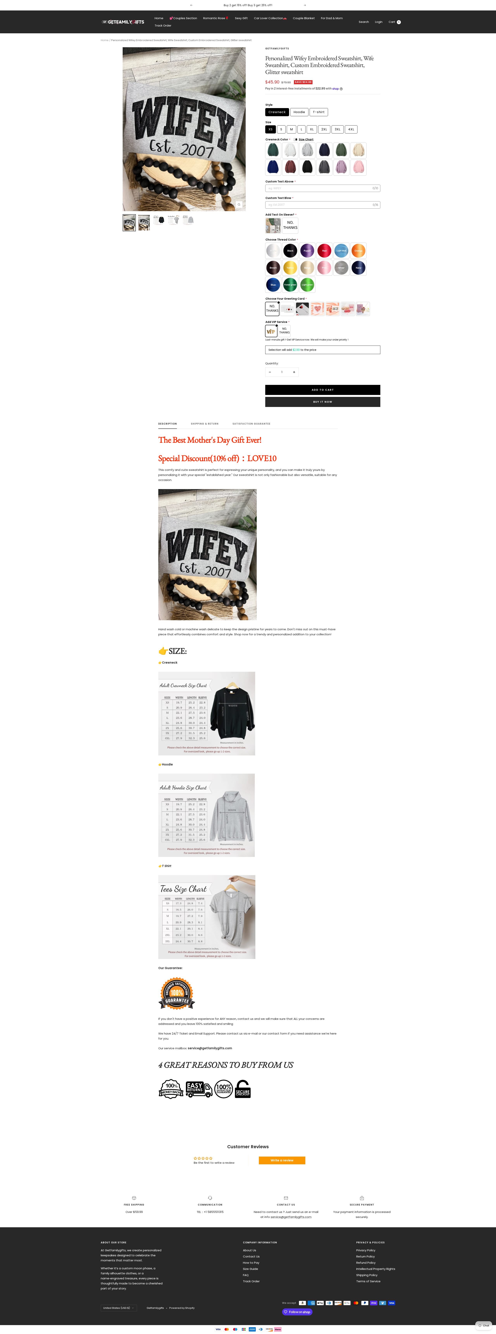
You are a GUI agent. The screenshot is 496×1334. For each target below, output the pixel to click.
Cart (394, 22)
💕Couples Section (183, 18)
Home (159, 18)
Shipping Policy (366, 1275)
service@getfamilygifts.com (291, 1217)
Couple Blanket (304, 18)
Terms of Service (368, 1281)
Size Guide (250, 1269)
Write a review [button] (282, 1160)
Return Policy (365, 1256)
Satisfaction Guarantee (251, 423)
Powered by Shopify (182, 1308)
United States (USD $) (116, 1308)
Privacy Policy (365, 1250)
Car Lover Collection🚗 (270, 18)
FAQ (246, 1275)
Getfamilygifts (277, 48)
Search (364, 22)
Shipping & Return (205, 423)
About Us (249, 1250)
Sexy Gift (241, 18)
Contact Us (251, 1256)
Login (378, 22)
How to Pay (251, 1263)
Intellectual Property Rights (375, 1269)
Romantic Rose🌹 (216, 18)
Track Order (163, 25)
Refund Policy (365, 1263)
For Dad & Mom (332, 18)
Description (167, 423)
